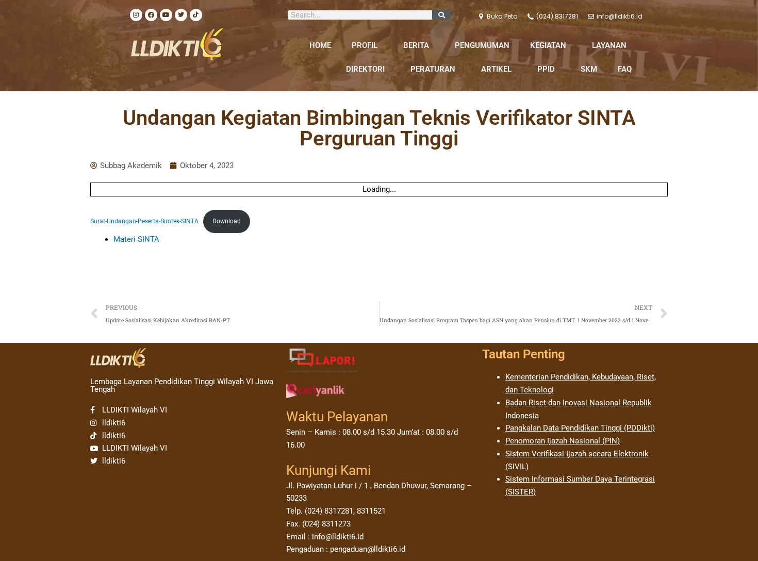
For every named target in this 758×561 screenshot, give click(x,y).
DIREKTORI (365, 69)
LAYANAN (609, 45)
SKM (589, 69)
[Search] (441, 15)
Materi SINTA (136, 239)
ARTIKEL (496, 69)
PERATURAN (432, 69)
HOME (320, 45)
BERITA (416, 45)
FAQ (625, 69)
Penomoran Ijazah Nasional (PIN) (562, 441)
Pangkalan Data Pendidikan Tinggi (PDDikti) (580, 428)
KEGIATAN (548, 45)
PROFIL (364, 45)
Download (226, 221)
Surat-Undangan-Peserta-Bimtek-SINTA (144, 221)
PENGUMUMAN (482, 45)
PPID (546, 69)
